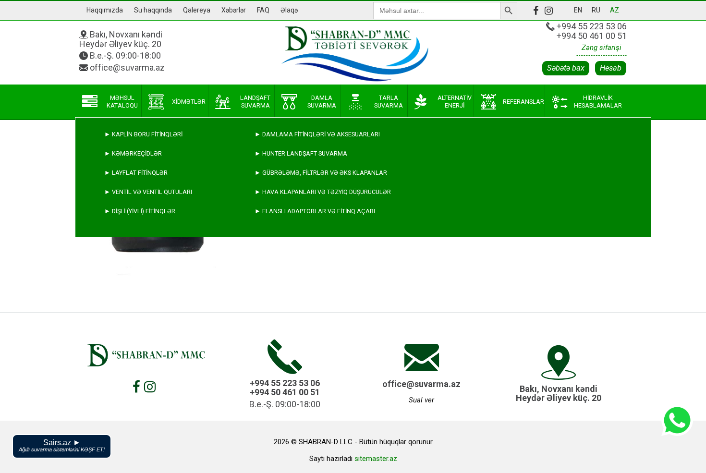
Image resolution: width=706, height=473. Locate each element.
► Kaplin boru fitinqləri (143, 134)
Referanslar (523, 101)
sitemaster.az (375, 458)
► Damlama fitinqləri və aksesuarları (317, 134)
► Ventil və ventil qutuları (148, 191)
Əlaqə (289, 10)
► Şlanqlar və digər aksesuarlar (159, 326)
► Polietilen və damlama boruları (160, 287)
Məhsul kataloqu (122, 101)
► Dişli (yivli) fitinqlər (139, 211)
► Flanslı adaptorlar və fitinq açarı (315, 211)
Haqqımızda (104, 10)
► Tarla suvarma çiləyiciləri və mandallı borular (186, 268)
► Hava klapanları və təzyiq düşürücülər (323, 191)
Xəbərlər (233, 10)
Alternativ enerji (455, 101)
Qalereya (196, 10)
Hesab (610, 68)
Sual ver (421, 400)
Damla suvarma (321, 101)
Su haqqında (153, 10)
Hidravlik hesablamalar (598, 101)
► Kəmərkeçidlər (133, 153)
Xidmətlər (189, 101)
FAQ (263, 10)
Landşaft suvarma (255, 101)
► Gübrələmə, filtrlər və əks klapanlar (321, 172)
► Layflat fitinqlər (136, 172)
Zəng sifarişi (601, 47)
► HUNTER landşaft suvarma (301, 153)
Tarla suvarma (388, 101)
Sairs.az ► (62, 445)
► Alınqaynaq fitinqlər (142, 307)
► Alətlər (121, 345)
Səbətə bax (565, 68)
